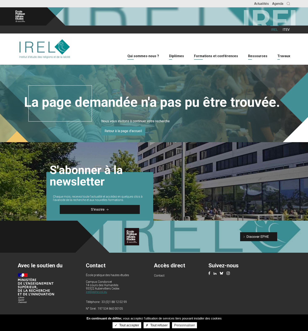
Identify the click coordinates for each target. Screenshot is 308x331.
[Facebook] (209, 274)
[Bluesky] (221, 274)
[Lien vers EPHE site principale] (28, 16)
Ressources (257, 56)
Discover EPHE (257, 237)
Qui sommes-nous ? (143, 56)
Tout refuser (158, 325)
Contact (159, 275)
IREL (274, 30)
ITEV (286, 30)
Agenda (277, 4)
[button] (288, 3)
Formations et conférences (216, 56)
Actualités (261, 4)
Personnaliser (184, 325)
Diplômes (176, 56)
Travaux (283, 56)
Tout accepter (128, 325)
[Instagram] (228, 274)
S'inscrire (98, 209)
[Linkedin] (215, 274)
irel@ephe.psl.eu (96, 292)
